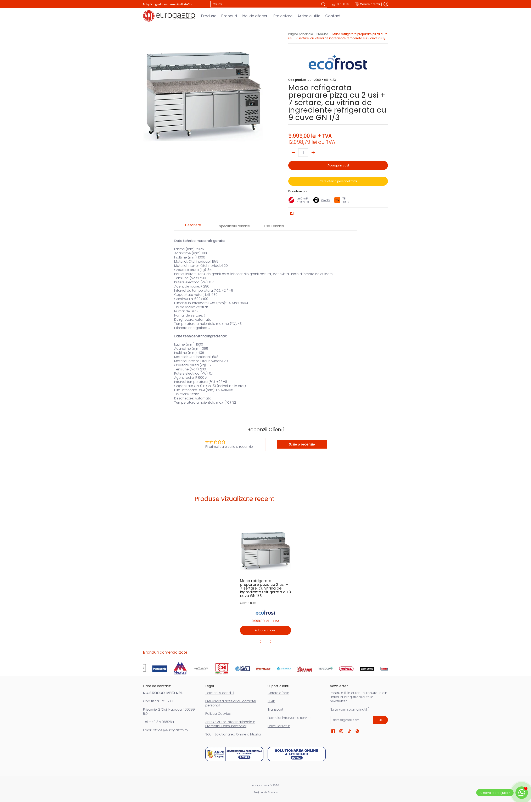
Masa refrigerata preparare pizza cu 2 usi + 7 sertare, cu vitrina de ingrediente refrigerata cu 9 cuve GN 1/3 (265, 588)
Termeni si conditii (219, 692)
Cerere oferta (278, 692)
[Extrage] (293, 152)
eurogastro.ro (260, 785)
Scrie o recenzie (302, 444)
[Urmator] (270, 641)
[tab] (193, 226)
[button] (292, 213)
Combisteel (248, 603)
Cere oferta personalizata (338, 181)
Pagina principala (300, 34)
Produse (322, 34)
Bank (345, 200)
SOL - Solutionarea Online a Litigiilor (233, 734)
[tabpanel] (265, 319)
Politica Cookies (218, 713)
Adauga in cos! (338, 165)
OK (381, 720)
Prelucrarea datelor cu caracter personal (230, 703)
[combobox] (265, 4)
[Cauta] (323, 4)
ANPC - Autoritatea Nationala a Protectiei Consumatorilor (230, 723)
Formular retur (279, 726)
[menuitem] (340, 4)
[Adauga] (313, 152)
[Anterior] (260, 641)
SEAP (271, 701)
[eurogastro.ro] (169, 16)
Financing (303, 201)
